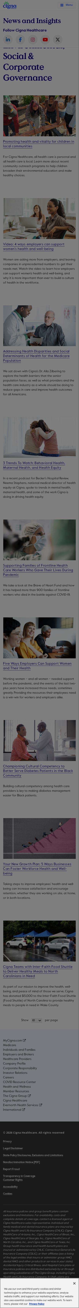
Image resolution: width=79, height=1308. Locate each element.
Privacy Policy (36, 1304)
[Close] (74, 1283)
